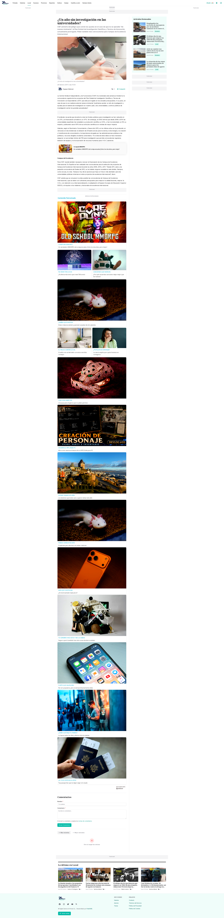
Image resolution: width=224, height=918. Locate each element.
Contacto (131, 900)
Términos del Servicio (135, 903)
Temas (116, 906)
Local (157, 44)
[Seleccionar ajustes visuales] (216, 3)
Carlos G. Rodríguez (73, 889)
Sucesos (157, 31)
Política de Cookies (134, 908)
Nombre (60, 801)
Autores (116, 903)
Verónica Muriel (98, 889)
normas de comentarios (85, 821)
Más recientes (65, 832)
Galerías (22, 3)
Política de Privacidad (135, 906)
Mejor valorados (80, 832)
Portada (15, 3)
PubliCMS (89, 908)
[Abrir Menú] (221, 3)
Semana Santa (86, 3)
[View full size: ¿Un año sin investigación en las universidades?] (91, 58)
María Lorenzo (125, 889)
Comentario (61, 808)
